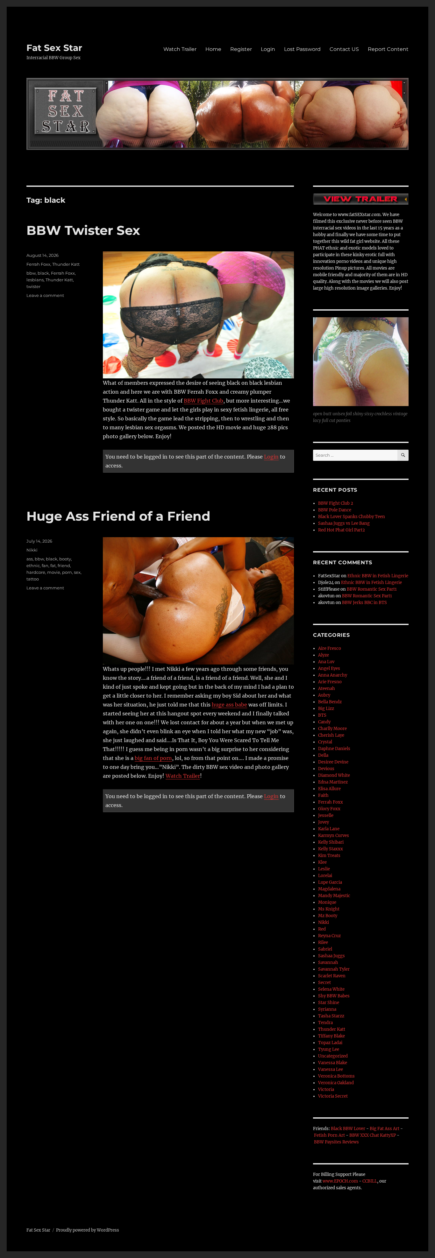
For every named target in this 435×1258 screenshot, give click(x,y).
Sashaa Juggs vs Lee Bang (344, 523)
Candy (324, 722)
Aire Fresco (329, 648)
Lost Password (302, 49)
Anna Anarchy (332, 675)
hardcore (35, 572)
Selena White (331, 989)
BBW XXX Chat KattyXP (372, 1135)
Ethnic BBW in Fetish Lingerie (377, 576)
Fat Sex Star (54, 47)
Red (322, 929)
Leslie (324, 869)
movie (53, 572)
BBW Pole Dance (334, 510)
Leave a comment (45, 295)
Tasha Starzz (331, 1016)
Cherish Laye (331, 735)
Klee (322, 862)
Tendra (325, 1022)
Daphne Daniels (334, 748)
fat (53, 565)
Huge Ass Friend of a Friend (118, 516)
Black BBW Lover (348, 1128)
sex (77, 572)
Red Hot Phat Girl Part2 (341, 530)
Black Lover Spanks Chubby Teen (351, 516)
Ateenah (326, 688)
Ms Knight (328, 909)
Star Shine (328, 1002)
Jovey (323, 822)
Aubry (324, 695)
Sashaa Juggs (331, 956)
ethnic (33, 565)
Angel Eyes (329, 668)
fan (45, 565)
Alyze (323, 655)
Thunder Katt (66, 264)
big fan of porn (153, 758)
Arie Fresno (330, 682)
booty (65, 558)
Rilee (323, 942)
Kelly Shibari (331, 842)
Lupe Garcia (330, 882)
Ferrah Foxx (38, 264)
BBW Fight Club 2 (335, 503)
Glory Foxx (329, 809)
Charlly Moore (332, 728)
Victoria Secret (333, 1096)
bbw (31, 273)
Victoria (326, 1089)
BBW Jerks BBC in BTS (364, 602)
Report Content (388, 49)
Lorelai (325, 875)
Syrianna (327, 1009)
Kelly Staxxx (330, 849)
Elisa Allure (329, 788)
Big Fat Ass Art (384, 1128)
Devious (326, 768)
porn (67, 572)
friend (64, 565)
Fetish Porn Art (329, 1135)
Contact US (344, 49)
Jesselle (325, 815)
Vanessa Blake (332, 1062)
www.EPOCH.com (340, 1181)
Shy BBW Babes (334, 996)
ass (29, 558)
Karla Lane (328, 829)
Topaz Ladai (330, 1042)
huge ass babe (229, 704)
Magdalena (329, 889)
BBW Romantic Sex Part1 (372, 589)
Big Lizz (326, 708)
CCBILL (369, 1181)
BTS (322, 715)
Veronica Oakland (336, 1083)
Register (241, 49)
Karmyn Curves (333, 835)
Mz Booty (327, 915)
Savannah (328, 962)
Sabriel (325, 949)
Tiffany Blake (331, 1036)
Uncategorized (333, 1056)
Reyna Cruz (329, 935)
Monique (327, 902)
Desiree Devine (333, 762)
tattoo (32, 578)
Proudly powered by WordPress (87, 1230)
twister (33, 286)
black (43, 273)
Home (213, 49)
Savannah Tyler (334, 969)
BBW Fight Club (203, 400)
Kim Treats (329, 855)
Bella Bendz (330, 702)
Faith (323, 795)
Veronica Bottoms (336, 1076)
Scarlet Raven (332, 976)
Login (268, 49)
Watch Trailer (179, 49)
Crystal (325, 742)
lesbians (35, 279)
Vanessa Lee (330, 1069)
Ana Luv (326, 661)
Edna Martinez (333, 782)
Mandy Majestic (334, 895)
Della (323, 755)
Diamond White (334, 775)
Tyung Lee (328, 1049)
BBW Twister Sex (83, 230)
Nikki (32, 549)
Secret (324, 982)
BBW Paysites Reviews (336, 1142)
